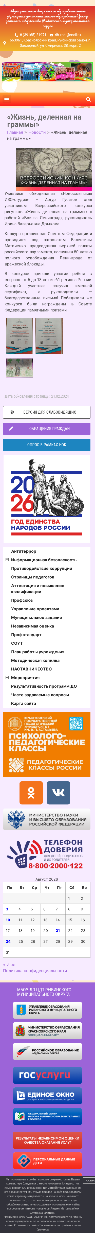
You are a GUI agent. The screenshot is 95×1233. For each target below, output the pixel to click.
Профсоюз (22, 600)
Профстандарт (26, 634)
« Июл (9, 964)
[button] (7, 99)
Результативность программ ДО (44, 686)
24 (8, 941)
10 (8, 920)
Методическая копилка (35, 660)
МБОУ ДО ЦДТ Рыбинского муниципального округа (44, 992)
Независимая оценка (32, 626)
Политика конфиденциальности (35, 970)
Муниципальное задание (36, 617)
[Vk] (58, 792)
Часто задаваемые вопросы (40, 694)
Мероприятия (25, 677)
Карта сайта (23, 703)
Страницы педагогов (32, 576)
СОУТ (17, 643)
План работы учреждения (37, 651)
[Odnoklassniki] (31, 792)
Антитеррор (23, 551)
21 (58, 930)
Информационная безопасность (44, 559)
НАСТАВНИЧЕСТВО (31, 668)
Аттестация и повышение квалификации (37, 588)
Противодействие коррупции (41, 568)
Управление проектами (35, 608)
